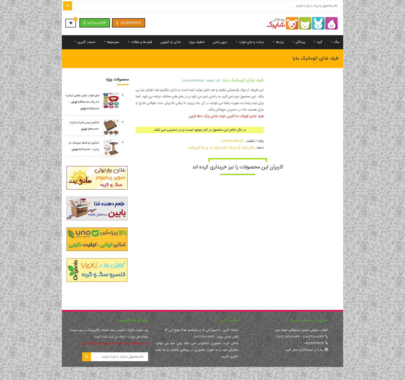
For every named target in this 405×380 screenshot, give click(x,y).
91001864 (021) (313, 337)
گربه (190, 148)
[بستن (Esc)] (389, 371)
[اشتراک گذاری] (394, 371)
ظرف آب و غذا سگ (235, 148)
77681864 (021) (288, 337)
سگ (252, 148)
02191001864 (96, 23)
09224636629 (130, 23)
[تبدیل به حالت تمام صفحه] (398, 371)
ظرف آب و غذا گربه (207, 148)
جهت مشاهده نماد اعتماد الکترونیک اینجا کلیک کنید (114, 343)
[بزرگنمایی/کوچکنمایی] (403, 371)
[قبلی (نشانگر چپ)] (403, 377)
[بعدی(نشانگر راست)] (398, 377)
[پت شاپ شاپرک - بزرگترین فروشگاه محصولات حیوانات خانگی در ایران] (302, 24)
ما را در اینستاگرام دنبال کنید (304, 350)
